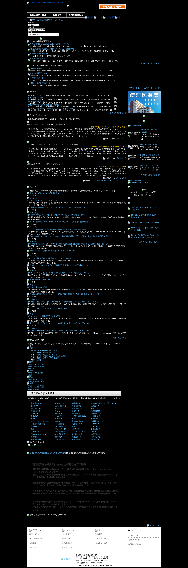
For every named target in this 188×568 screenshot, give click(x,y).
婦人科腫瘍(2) (60, 432)
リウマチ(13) (95, 424)
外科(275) (94, 408)
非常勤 (38, 445)
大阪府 (40, 379)
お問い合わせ (34, 534)
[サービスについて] (69, 530)
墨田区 (45, 354)
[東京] (30, 348)
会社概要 (32, 543)
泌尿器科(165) (96, 406)
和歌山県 (41, 381)
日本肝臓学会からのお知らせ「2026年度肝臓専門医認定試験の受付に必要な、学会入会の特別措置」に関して (68, 244)
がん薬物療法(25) (61, 434)
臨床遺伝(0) (59, 426)
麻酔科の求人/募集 (102, 491)
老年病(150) (59, 421)
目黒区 (63, 356)
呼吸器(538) (76, 414)
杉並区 (45, 358)
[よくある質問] (109, 17)
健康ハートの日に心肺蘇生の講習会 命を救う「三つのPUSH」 (51, 258)
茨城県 (30, 365)
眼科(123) (34, 406)
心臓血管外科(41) (78, 421)
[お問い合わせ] (121, 17)
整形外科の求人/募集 (83, 491)
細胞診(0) (58, 419)
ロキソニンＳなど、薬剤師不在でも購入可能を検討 (46, 316)
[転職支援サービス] (37, 17)
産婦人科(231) (60, 406)
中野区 (51, 358)
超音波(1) (34, 419)
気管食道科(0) (96, 429)
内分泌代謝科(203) (79, 416)
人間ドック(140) (97, 437)
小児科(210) (59, 416)
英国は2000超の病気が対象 (38, 287)
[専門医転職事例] (134, 125)
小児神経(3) (35, 437)
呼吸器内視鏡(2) (37, 439)
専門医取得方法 (134, 540)
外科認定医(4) (77, 439)
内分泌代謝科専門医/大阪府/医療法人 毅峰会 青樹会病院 (52, 49)
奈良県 (35, 381)
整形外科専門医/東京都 (36, 101)
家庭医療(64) (76, 437)
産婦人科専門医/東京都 (38, 73)
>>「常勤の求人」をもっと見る (149, 63)
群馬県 (42, 365)
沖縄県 (36, 390)
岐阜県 (30, 373)
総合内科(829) (77, 408)
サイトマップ (34, 547)
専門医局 (93, 565)
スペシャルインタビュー (137, 535)
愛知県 (40, 373)
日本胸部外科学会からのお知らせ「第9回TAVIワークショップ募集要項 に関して (56, 215)
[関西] (30, 377)
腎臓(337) (34, 416)
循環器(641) (59, 414)
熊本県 (30, 388)
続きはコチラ (121, 138)
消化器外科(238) (97, 416)
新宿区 (38, 358)
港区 (50, 350)
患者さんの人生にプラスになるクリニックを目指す (46, 125)
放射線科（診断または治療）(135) (103, 403)
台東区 (56, 350)
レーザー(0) (95, 426)
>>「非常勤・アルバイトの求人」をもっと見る (143, 88)
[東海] (30, 370)
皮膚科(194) (59, 403)
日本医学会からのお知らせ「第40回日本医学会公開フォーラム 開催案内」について (58, 273)
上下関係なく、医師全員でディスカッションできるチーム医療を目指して (54, 144)
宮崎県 (42, 388)
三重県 (30, 375)
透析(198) (75, 419)
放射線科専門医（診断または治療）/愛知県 (43, 105)
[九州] (30, 383)
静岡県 (35, 373)
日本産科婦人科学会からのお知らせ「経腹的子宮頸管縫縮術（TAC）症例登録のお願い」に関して (63, 302)
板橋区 (45, 352)
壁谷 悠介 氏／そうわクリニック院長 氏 (145, 222)
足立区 (51, 354)
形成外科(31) (36, 408)
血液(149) (34, 414)
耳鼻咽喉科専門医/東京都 (39, 54)
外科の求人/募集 (65, 491)
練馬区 (38, 352)
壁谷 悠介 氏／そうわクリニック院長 (112, 166)
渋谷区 (51, 356)
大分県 (36, 388)
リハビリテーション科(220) (41, 421)
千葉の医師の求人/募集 (66, 485)
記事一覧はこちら (119, 338)
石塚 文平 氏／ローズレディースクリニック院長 (108, 127)
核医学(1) (75, 429)
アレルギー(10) (60, 429)
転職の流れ (66, 538)
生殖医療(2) (95, 434)
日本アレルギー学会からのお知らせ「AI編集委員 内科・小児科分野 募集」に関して (59, 331)
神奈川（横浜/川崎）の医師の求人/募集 (89, 483)
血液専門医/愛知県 (37, 78)
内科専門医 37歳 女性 (149, 165)
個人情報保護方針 (36, 538)
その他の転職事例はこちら (151, 175)
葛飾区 (38, 354)
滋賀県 (30, 379)
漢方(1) (74, 426)
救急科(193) (95, 411)
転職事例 (98, 534)
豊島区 (56, 358)
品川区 (45, 356)
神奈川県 (31, 368)
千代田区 (39, 350)
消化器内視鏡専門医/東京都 (40, 68)
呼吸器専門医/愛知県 (37, 59)
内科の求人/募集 (49, 491)
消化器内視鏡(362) (38, 424)
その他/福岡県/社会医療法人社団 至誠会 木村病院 (49, 44)
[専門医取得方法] (75, 17)
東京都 (42, 367)
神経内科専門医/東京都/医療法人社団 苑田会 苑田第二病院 (50, 108)
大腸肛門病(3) (36, 432)
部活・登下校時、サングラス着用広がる (42, 200)
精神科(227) (59, 437)
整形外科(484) (36, 403)
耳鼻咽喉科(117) (78, 406)
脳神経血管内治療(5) (38, 434)
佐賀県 (36, 386)
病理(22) (58, 408)
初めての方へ (67, 534)
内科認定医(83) (60, 439)
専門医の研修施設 (135, 544)
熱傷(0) (93, 432)
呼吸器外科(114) (97, 421)
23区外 (39, 360)
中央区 (45, 350)
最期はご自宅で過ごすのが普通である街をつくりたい (47, 164)
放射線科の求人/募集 (58, 493)
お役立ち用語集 (101, 543)
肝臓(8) (58, 411)
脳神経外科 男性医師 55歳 (149, 155)
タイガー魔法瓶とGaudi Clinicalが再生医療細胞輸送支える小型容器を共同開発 (56, 229)
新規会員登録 (67, 543)
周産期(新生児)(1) (78, 434)
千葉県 (36, 367)
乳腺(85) (34, 426)
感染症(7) (75, 411)
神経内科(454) (77, 424)
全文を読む (33, 198)
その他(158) (95, 439)
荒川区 (56, 352)
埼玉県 (30, 367)
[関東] (30, 362)
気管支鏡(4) (35, 429)
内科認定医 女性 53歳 (148, 145)
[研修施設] (89, 17)
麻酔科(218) (76, 403)
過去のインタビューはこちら (107, 181)
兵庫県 (30, 381)
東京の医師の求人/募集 (60, 483)
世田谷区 (57, 356)
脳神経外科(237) (97, 419)
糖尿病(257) (35, 411)
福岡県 (30, 386)
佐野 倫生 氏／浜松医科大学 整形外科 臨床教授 (109, 147)
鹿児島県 (31, 390)
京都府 (35, 379)
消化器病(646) (96, 414)
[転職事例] (57, 17)
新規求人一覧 (67, 547)
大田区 (38, 356)
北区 (50, 352)
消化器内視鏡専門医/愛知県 (40, 83)
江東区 (56, 354)
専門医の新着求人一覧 (118, 113)
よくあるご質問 (101, 538)
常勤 (31, 445)
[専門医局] (65, 559)
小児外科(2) (59, 424)
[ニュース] (98, 17)
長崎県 (42, 386)
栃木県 (36, 365)
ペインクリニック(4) (79, 432)
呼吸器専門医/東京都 (35, 98)
